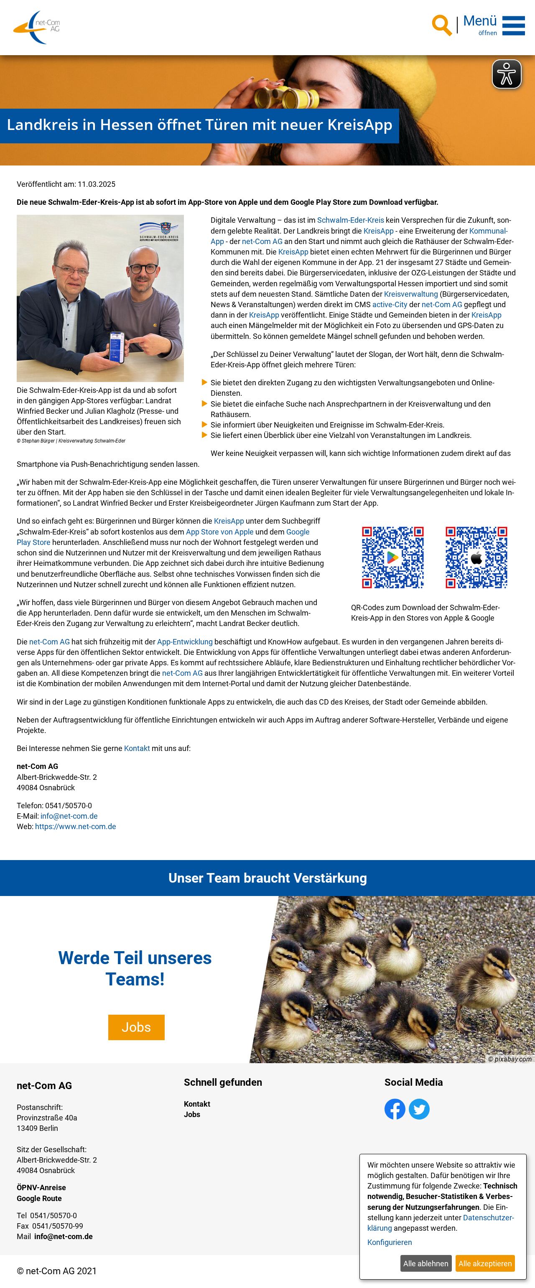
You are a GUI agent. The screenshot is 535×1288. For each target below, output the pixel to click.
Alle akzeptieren (485, 1263)
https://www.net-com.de (75, 826)
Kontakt (137, 748)
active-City (390, 304)
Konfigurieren (389, 1242)
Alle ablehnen (425, 1263)
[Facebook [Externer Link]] (395, 1116)
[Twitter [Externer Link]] (419, 1116)
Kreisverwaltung (411, 294)
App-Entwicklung (185, 641)
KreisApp (379, 231)
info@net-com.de (69, 816)
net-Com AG (262, 241)
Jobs (136, 1027)
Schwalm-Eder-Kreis (350, 220)
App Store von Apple (220, 531)
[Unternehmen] (36, 27)
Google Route (39, 1198)
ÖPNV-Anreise (41, 1187)
